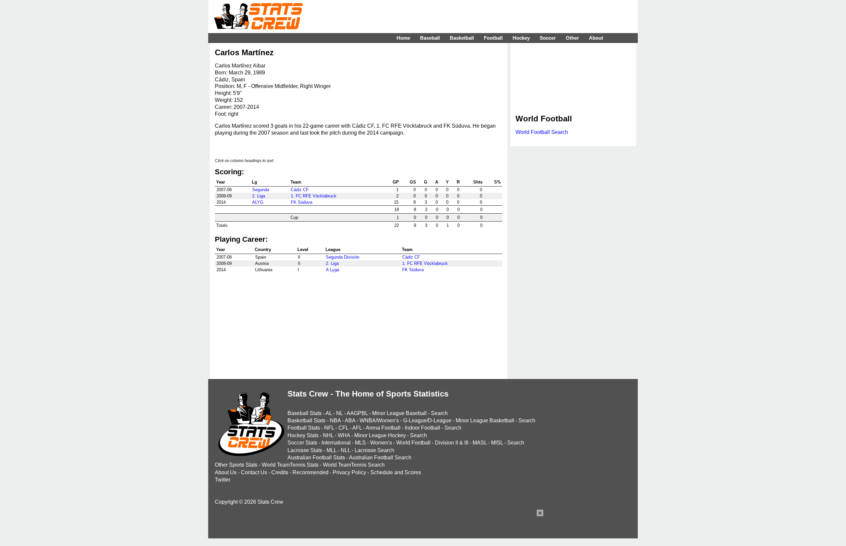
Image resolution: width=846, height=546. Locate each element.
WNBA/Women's (379, 420)
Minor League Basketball (485, 420)
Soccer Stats (302, 442)
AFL (357, 428)
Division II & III (451, 442)
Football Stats (304, 428)
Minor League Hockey (380, 435)
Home (403, 38)
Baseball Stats (305, 413)
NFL (329, 428)
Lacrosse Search (374, 450)
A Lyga (332, 269)
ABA (350, 420)
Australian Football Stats (316, 457)
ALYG (257, 202)
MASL (480, 442)
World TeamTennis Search (354, 465)
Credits (279, 472)
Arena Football (383, 428)
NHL (328, 435)
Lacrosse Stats (305, 450)
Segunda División (342, 257)
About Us (226, 472)
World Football (413, 442)
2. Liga (258, 195)
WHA (344, 435)
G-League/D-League (427, 420)
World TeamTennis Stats (290, 465)
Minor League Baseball (399, 413)
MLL (331, 450)
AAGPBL (357, 413)
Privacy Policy (349, 472)
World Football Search (542, 132)
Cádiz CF (300, 189)
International (336, 442)
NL (339, 413)
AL (329, 413)
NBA (335, 420)
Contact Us (254, 472)
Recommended (310, 472)
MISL (497, 442)
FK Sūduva (301, 202)
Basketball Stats (307, 420)
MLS (360, 442)
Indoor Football (422, 428)
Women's (381, 442)
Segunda (260, 189)
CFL (343, 428)
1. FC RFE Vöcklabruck (313, 195)
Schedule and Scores (395, 472)
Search (439, 413)
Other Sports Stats (236, 465)
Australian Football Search (380, 457)
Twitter (222, 480)
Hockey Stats (303, 435)
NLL (345, 450)
